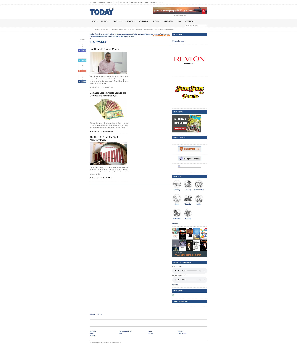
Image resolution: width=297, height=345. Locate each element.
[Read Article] (111, 54)
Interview (129, 21)
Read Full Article (108, 87)
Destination (143, 21)
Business (104, 21)
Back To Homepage (164, 34)
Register (153, 2)
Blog (146, 2)
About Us (102, 2)
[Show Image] (106, 54)
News (94, 21)
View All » (175, 224)
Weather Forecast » (179, 41)
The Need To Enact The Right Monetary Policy (104, 138)
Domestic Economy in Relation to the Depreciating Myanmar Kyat (108, 94)
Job (116, 2)
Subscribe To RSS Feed (162, 36)
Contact (110, 2)
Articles (117, 21)
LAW (179, 21)
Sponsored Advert (180, 15)
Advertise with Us (136, 2)
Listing (156, 21)
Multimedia (168, 21)
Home (94, 2)
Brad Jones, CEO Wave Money (104, 49)
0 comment (95, 87)
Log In (161, 2)
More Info (189, 21)
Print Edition (124, 2)
